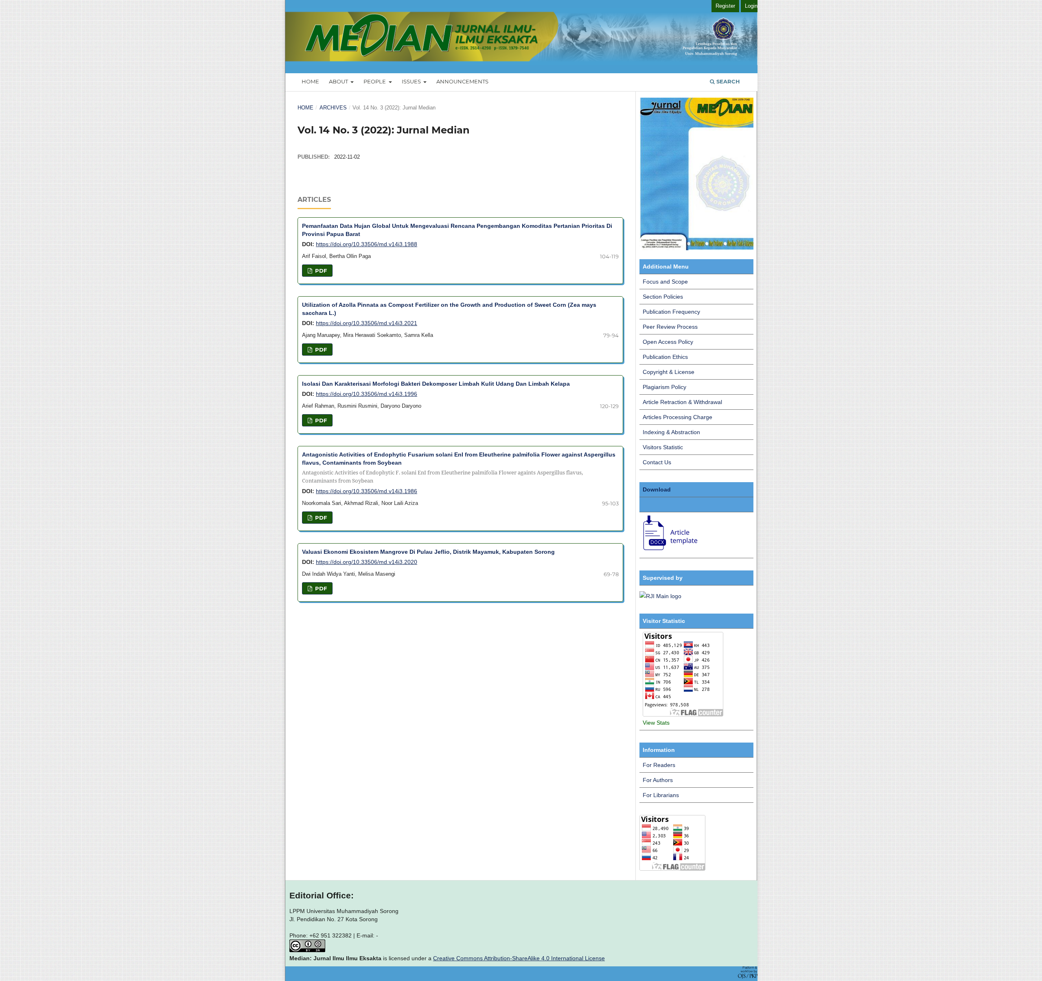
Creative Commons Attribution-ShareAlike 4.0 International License (519, 958)
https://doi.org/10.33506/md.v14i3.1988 (366, 244)
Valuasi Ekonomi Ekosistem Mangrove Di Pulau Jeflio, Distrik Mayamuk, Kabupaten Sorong (428, 551)
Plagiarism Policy (664, 387)
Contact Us (657, 462)
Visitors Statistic (663, 447)
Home (310, 81)
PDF (320, 270)
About (339, 81)
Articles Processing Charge (677, 417)
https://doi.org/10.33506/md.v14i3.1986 (366, 491)
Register (725, 6)
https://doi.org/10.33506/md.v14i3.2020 (366, 562)
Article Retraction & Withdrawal (682, 402)
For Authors (658, 780)
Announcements (462, 81)
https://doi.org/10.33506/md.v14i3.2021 (366, 323)
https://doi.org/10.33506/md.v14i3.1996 (366, 394)
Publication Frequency (671, 311)
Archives (333, 108)
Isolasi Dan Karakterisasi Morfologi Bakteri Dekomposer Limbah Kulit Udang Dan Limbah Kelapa (436, 383)
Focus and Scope (665, 281)
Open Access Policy (668, 342)
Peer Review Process (670, 326)
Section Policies (663, 296)
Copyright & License (668, 372)
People (375, 81)
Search (727, 81)
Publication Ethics (665, 357)
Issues (412, 81)
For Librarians (661, 795)
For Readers (659, 765)
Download (657, 489)
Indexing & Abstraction (671, 432)
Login (751, 6)
